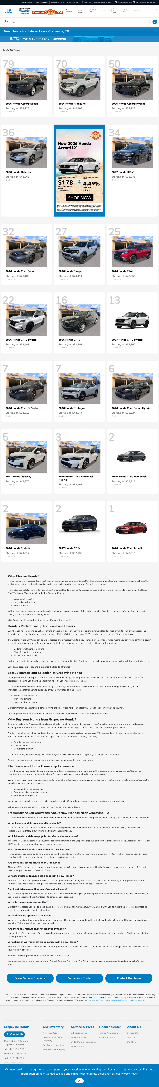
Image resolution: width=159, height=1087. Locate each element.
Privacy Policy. (129, 1074)
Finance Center (110, 1027)
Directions (132, 1037)
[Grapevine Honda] (18, 10)
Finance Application (108, 1032)
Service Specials (78, 1037)
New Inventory (50, 1032)
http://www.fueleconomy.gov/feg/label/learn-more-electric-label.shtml (118, 1000)
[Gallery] (79, 39)
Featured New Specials (54, 1049)
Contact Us (16, 1034)
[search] (156, 11)
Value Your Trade (79, 978)
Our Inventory (53, 1027)
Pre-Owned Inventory (53, 1045)
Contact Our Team (129, 978)
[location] (82, 2)
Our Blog (131, 1041)
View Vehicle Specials (30, 978)
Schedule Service (79, 1032)
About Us (134, 1027)
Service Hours (77, 1046)
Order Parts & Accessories (83, 1041)
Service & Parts (82, 1027)
